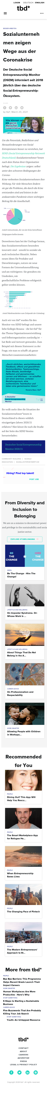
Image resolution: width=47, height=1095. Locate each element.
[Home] (23, 8)
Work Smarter (13, 728)
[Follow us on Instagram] (36, 1074)
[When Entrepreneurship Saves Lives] (23, 856)
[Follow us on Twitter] (19, 1074)
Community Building (11, 459)
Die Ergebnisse (18, 166)
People (10, 794)
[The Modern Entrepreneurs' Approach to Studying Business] (23, 932)
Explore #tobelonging (23, 539)
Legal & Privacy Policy (23, 1065)
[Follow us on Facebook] (11, 1074)
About (23, 1051)
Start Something (10, 998)
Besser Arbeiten (9, 28)
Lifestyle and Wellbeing (17, 610)
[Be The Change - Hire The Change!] (24, 556)
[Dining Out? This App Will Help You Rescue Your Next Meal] (23, 780)
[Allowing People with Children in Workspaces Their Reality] (24, 714)
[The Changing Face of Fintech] (23, 894)
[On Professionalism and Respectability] (24, 674)
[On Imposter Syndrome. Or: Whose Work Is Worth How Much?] (24, 595)
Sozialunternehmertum (27, 462)
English (39, 3)
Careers (23, 1055)
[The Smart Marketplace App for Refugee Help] (23, 818)
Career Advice (13, 689)
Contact (24, 1048)
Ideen (9, 570)
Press (23, 1061)
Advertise (23, 1058)
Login (17, 3)
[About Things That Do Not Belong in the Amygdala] (24, 635)
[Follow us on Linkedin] (27, 1074)
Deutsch (28, 3)
